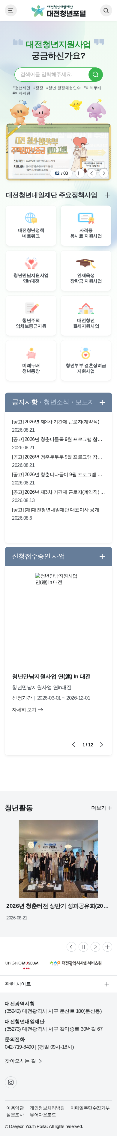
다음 (104, 173)
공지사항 (25, 402)
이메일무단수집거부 (90, 1107)
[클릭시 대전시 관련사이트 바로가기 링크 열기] (58, 984)
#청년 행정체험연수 (63, 88)
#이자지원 (21, 93)
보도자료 (88, 402)
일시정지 (80, 173)
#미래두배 (92, 88)
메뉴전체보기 (11, 10)
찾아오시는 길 (20, 1061)
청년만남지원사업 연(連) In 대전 (51, 676)
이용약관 (15, 1107)
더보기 (98, 808)
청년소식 (56, 402)
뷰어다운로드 (43, 1114)
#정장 (38, 88)
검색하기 (106, 10)
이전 (92, 173)
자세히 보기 (24, 709)
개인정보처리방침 (47, 1107)
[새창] (58, 152)
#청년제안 (21, 88)
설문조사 (15, 1114)
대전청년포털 (59, 11)
